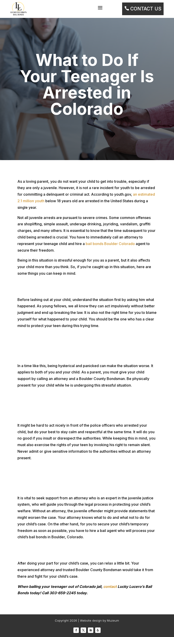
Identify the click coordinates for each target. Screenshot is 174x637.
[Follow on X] (83, 630)
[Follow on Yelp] (98, 630)
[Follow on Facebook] (76, 630)
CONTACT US (142, 9)
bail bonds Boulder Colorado (110, 243)
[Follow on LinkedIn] (90, 630)
